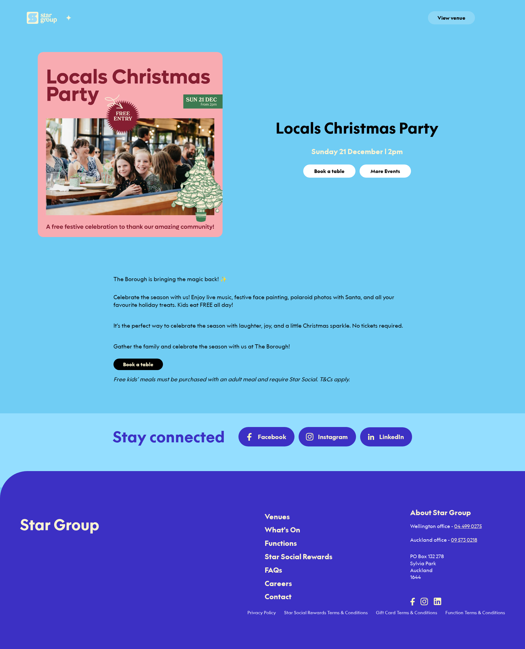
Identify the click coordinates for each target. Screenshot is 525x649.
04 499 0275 (468, 526)
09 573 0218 (464, 539)
